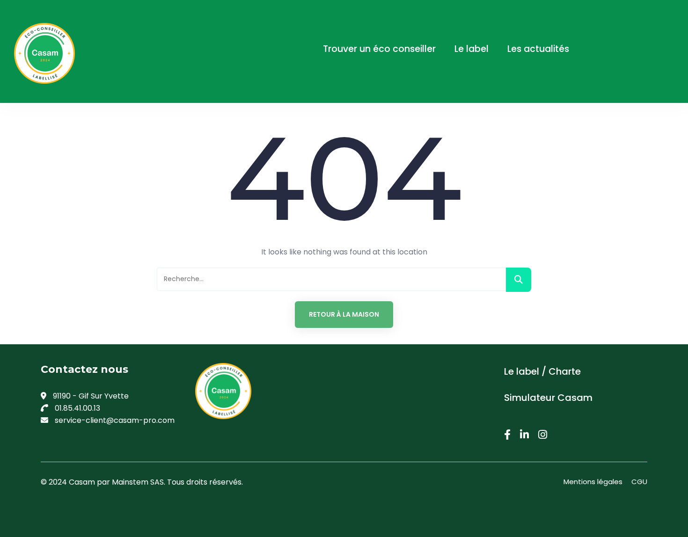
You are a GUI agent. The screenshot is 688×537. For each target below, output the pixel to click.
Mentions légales (593, 481)
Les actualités (538, 49)
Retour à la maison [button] (344, 314)
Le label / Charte (542, 371)
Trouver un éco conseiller (379, 49)
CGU (639, 481)
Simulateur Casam (548, 397)
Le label (471, 49)
